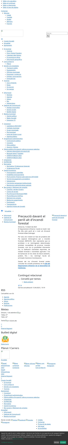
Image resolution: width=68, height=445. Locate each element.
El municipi (7, 382)
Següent (9, 328)
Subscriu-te (5, 344)
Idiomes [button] (6, 13)
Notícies (6, 303)
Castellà (9, 17)
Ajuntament (5, 391)
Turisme (6, 389)
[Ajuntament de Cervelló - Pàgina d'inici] (12, 33)
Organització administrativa (13, 395)
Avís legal (41, 426)
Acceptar (63, 442)
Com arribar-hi (9, 385)
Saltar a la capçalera (9, 1)
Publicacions (8, 305)
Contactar (4, 11)
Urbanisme (7, 399)
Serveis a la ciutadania (11, 387)
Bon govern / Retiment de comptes (15, 408)
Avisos (6, 301)
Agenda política (9, 299)
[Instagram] (5, 422)
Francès (9, 24)
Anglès (9, 19)
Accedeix (4, 360)
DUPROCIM (8, 402)
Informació (7, 215)
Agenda (6, 297)
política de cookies (18, 439)
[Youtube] (29, 420)
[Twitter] (14, 420)
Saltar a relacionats (9, 5)
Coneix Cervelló (6, 380)
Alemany (9, 22)
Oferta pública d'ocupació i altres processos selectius (21, 397)
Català (9, 15)
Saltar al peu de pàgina (10, 7)
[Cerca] (48, 36)
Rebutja (56, 442)
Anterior (4, 328)
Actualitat (8, 211)
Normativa (7, 404)
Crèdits (40, 420)
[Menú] (2, 39)
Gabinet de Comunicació (12, 414)
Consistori (7, 393)
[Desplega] (13, 211)
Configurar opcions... (7, 442)
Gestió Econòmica (10, 406)
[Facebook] (22, 420)
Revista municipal (10, 222)
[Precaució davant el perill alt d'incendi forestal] (59, 217)
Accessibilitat (42, 428)
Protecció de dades (44, 424)
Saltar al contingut (9, 3)
